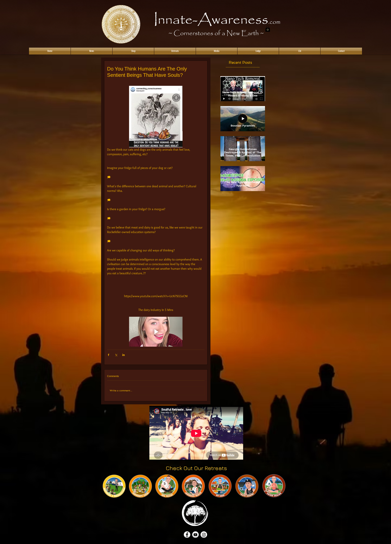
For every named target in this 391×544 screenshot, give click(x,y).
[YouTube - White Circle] (195, 534)
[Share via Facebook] (108, 354)
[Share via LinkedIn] (123, 354)
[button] (267, 29)
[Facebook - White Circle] (187, 534)
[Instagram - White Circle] (204, 534)
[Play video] (156, 332)
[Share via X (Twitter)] (116, 354)
